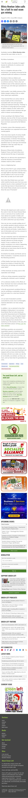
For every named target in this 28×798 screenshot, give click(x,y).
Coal (22, 363)
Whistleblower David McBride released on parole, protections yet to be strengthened (13, 660)
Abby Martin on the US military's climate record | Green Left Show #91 (12, 605)
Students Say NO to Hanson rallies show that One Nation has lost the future (13, 638)
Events (3, 748)
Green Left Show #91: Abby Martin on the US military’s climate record (14, 668)
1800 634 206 (15, 399)
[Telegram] (17, 650)
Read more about (9, 786)
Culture (3, 725)
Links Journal (5, 754)
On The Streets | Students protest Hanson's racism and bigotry (13, 601)
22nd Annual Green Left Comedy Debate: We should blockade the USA (14, 546)
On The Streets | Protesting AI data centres (13, 613)
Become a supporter (8, 391)
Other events (14, 551)
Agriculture (11, 363)
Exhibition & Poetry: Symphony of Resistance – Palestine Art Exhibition (14, 536)
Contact (4, 746)
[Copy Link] (16, 21)
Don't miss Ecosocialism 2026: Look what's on (14, 625)
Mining (17, 363)
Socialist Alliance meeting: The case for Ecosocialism (12, 542)
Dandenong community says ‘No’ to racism (13, 657)
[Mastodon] (2, 21)
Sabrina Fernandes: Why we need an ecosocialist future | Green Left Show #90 (12, 616)
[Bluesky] (8, 21)
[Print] (11, 21)
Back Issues (5, 727)
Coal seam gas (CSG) (14, 366)
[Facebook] (5, 21)
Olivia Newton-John (6, 369)
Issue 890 (14, 18)
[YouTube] (2, 650)
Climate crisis (5, 366)
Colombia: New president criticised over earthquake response (12, 680)
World (3, 724)
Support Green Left (8, 575)
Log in (25, 1)
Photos (3, 733)
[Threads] (23, 650)
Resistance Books (6, 756)
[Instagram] (14, 650)
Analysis (19, 18)
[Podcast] (5, 650)
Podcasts (4, 735)
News (3, 720)
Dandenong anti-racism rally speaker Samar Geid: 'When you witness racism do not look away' (13, 629)
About (3, 743)
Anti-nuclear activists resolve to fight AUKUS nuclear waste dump (13, 675)
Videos (3, 737)
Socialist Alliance (6, 757)
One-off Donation (11, 387)
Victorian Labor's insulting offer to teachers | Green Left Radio (13, 609)
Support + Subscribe (15, 1)
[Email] (14, 21)
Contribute (4, 744)
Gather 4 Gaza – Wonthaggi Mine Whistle (13, 531)
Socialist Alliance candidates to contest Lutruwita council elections (12, 664)
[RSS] (26, 650)
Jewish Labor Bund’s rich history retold (12, 672)
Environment (4, 363)
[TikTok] (10, 650)
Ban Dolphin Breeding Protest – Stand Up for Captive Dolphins (13, 528)
